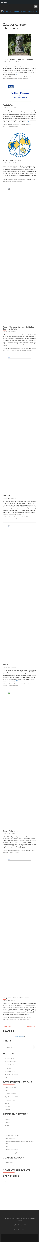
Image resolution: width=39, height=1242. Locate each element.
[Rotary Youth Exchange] (19, 145)
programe (5, 1019)
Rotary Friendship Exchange (14, 350)
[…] (16, 74)
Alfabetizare (8, 1129)
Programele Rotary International (16, 998)
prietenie (34, 348)
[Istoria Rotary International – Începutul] (19, 44)
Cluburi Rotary (9, 1162)
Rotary (4, 350)
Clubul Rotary (10, 1058)
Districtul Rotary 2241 (11, 1061)
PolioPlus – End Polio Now (12, 1135)
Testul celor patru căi (11, 1165)
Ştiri (6, 1077)
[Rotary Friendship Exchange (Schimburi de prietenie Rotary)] (19, 256)
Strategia (7, 1106)
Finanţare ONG (11, 1071)
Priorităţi (7, 1109)
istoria (27, 77)
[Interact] (19, 593)
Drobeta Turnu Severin (11, 1065)
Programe (7, 1119)
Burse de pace (9, 1132)
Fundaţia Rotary (9, 105)
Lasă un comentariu (23, 78)
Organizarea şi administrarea (13, 1097)
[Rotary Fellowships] (19, 760)
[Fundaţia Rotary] (19, 93)
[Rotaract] (19, 424)
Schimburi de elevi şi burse (12, 1153)
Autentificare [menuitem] (4, 2)
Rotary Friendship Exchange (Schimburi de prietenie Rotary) (19, 328)
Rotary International (14, 77)
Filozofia (7, 1103)
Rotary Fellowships (10, 831)
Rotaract (6, 496)
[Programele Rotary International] (19, 926)
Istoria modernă (11, 1093)
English (9, 1068)
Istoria (6, 1090)
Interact (6, 664)
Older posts (7, 1026)
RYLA (6, 1146)
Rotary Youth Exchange (12, 160)
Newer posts (31, 1026)
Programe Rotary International (17, 179)
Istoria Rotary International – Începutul (19, 59)
